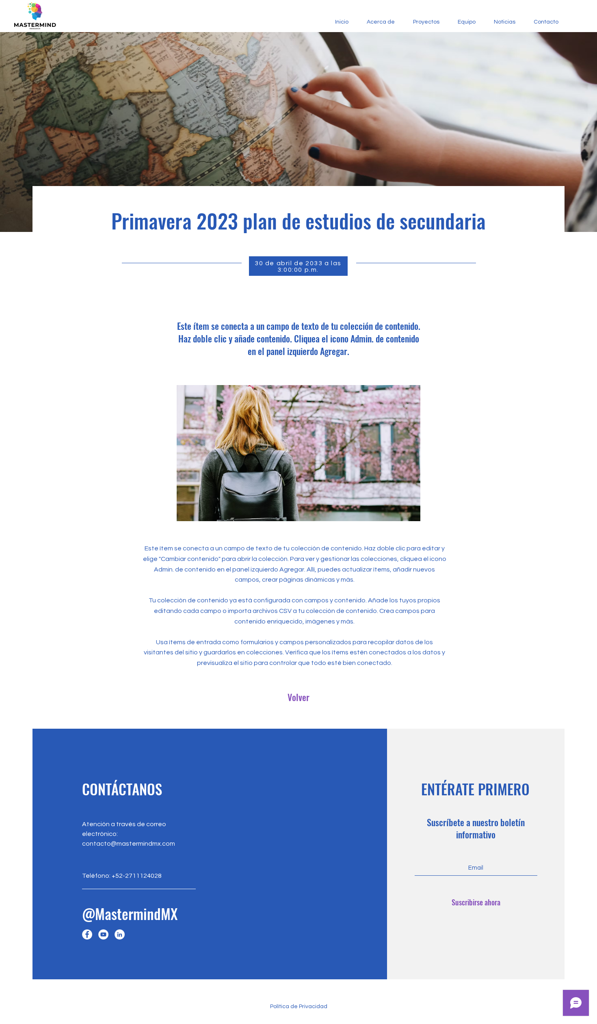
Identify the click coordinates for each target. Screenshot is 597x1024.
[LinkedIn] (120, 934)
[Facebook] (87, 934)
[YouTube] (103, 934)
